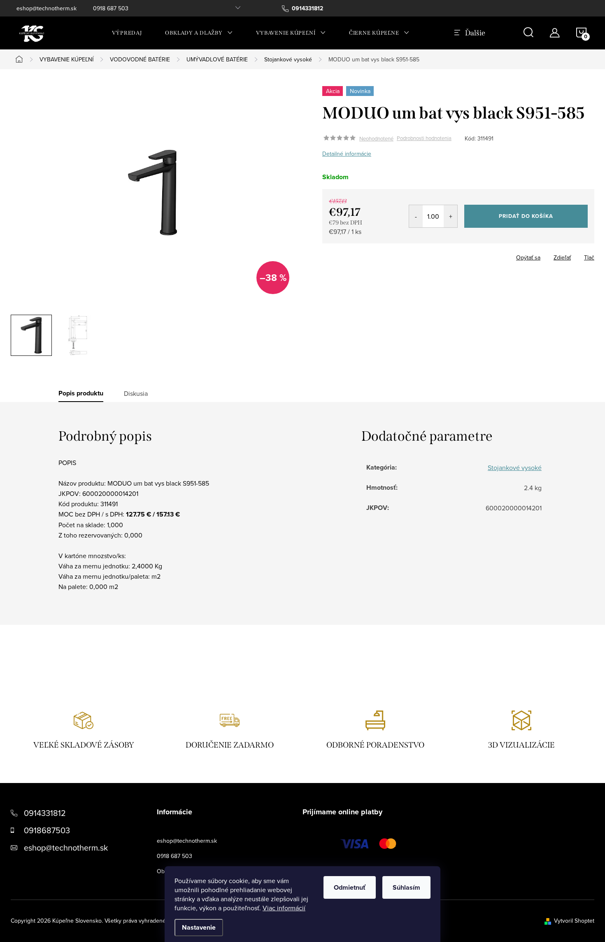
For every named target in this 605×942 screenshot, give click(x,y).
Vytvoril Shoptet (574, 920)
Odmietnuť (349, 887)
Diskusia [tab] (136, 393)
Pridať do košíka (526, 216)
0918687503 (47, 830)
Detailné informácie (346, 154)
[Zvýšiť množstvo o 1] (450, 216)
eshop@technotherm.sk (46, 8)
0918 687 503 (110, 8)
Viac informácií (284, 907)
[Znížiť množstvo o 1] (416, 216)
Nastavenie (199, 927)
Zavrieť (380, 255)
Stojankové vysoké (515, 467)
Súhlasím (406, 887)
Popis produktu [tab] (80, 393)
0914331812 (45, 813)
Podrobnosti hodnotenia (424, 138)
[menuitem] (127, 32)
